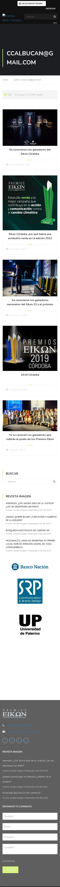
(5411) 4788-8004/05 (20, 725)
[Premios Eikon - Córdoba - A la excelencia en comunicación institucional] (12, 19)
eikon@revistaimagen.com (24, 731)
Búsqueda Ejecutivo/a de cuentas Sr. (28, 530)
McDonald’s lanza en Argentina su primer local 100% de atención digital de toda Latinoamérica (30, 544)
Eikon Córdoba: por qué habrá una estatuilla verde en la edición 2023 (30, 236)
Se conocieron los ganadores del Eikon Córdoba (30, 152)
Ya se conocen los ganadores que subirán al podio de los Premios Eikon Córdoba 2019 (30, 439)
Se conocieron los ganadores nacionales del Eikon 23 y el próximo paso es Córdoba (30, 304)
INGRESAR (51, 8)
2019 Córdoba (30, 375)
